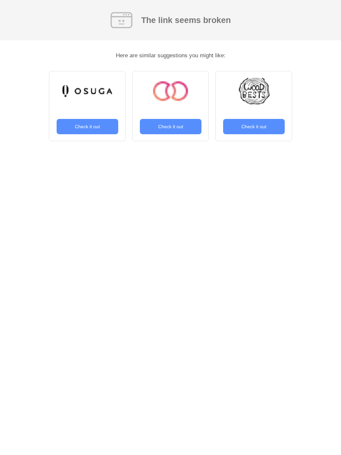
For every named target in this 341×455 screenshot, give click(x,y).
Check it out (87, 126)
